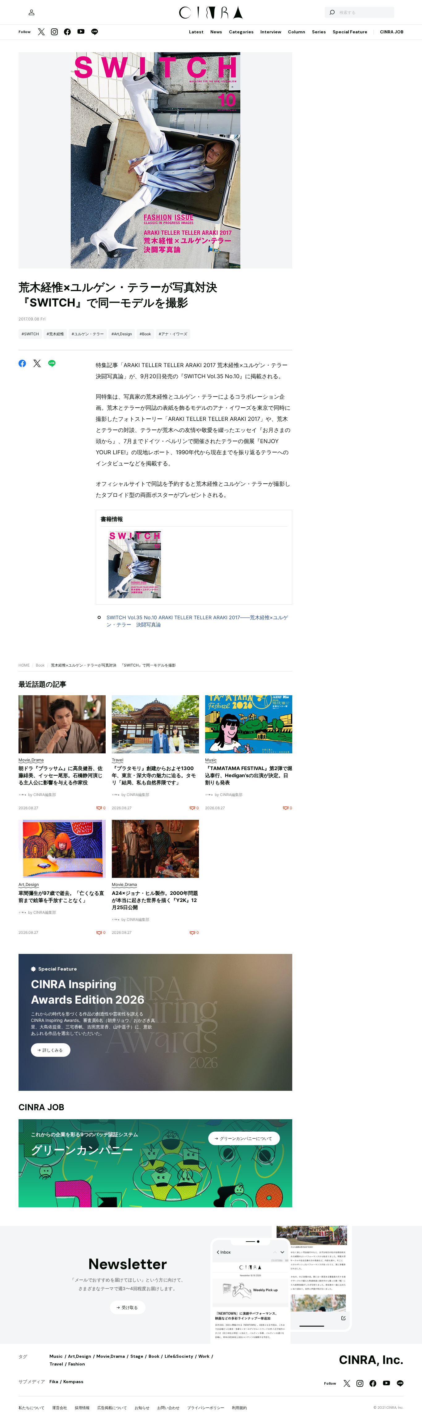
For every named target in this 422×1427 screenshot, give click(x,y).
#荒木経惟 (55, 334)
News (216, 32)
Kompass (73, 1381)
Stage (136, 1356)
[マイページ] (31, 12)
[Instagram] (54, 32)
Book (40, 665)
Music (56, 1356)
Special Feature (350, 32)
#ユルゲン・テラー (88, 334)
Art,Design (79, 1356)
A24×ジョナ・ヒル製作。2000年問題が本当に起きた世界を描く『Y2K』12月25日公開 (155, 900)
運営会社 (59, 1407)
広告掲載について (112, 1407)
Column (296, 32)
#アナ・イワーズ (173, 334)
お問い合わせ (168, 1407)
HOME (24, 665)
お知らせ (142, 1407)
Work (203, 1356)
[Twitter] (41, 32)
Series (319, 32)
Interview (270, 32)
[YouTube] (81, 32)
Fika (53, 1381)
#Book (145, 334)
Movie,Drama (110, 1356)
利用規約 (239, 1407)
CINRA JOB (391, 32)
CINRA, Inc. (371, 1360)
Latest (196, 32)
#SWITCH (30, 334)
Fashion (76, 1364)
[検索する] (332, 12)
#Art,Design (122, 334)
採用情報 (82, 1407)
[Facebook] (67, 32)
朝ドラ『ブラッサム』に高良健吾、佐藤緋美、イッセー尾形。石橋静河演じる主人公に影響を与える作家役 (61, 775)
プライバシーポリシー (205, 1407)
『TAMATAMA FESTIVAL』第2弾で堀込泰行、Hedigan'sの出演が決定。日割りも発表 (248, 775)
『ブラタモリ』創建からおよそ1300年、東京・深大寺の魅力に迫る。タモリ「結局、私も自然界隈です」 (154, 775)
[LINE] (94, 32)
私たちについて (31, 1407)
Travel (56, 1364)
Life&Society (179, 1356)
